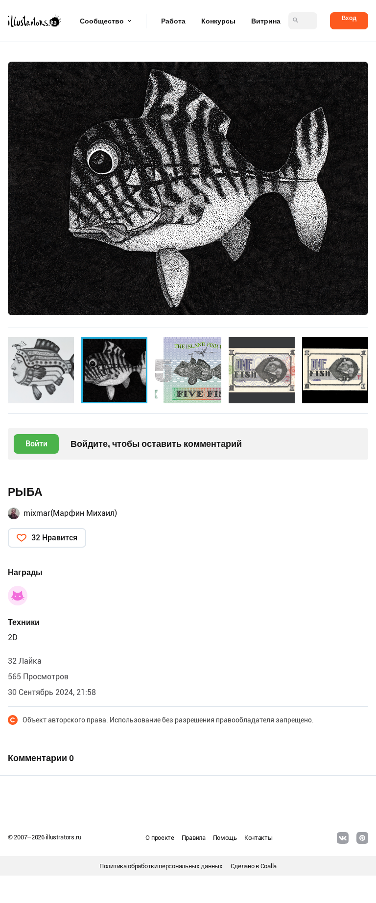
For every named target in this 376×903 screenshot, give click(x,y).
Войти (36, 443)
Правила (194, 837)
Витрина (266, 21)
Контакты (258, 837)
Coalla (268, 866)
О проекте (159, 837)
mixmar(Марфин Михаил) (70, 513)
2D (13, 637)
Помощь (225, 837)
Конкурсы (218, 21)
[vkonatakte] (343, 838)
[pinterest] (362, 838)
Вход (349, 18)
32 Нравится (54, 537)
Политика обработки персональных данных (161, 866)
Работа (173, 21)
